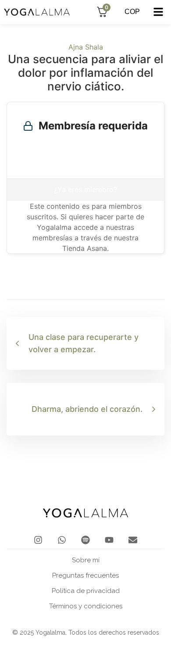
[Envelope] (133, 540)
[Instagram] (38, 540)
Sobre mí (86, 560)
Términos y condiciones (85, 606)
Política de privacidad (86, 591)
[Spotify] (85, 540)
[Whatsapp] (62, 540)
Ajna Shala (85, 47)
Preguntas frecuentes (85, 575)
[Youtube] (109, 540)
